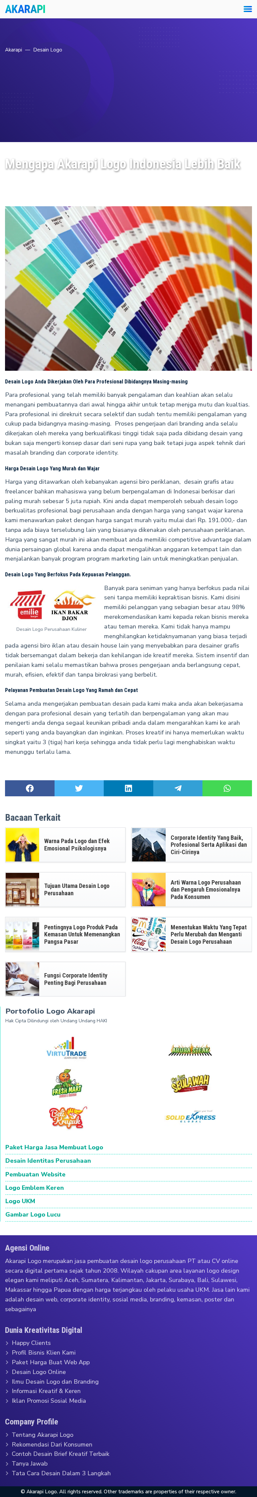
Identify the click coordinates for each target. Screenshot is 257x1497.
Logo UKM (20, 1201)
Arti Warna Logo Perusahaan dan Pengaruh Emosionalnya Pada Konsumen (206, 889)
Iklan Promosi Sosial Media (49, 1401)
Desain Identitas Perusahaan (48, 1161)
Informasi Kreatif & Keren (46, 1391)
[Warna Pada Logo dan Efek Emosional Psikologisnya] (22, 844)
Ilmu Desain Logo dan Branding (55, 1381)
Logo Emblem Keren (34, 1188)
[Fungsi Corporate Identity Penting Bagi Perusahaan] (22, 979)
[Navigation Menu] (245, 9)
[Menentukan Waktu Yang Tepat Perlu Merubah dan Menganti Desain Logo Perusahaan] (149, 934)
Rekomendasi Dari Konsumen (52, 1444)
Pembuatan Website (35, 1174)
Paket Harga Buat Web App (51, 1362)
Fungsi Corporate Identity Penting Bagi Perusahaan (75, 979)
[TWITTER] (79, 788)
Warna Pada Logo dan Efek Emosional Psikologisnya (77, 845)
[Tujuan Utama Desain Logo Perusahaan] (22, 889)
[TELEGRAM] (178, 788)
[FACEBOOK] (30, 788)
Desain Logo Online (39, 1372)
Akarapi (13, 49)
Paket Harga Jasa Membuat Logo (54, 1148)
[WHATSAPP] (227, 788)
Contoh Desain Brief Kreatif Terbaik (60, 1454)
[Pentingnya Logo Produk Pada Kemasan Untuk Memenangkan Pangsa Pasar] (22, 934)
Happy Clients (31, 1343)
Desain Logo (47, 49)
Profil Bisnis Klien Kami (44, 1353)
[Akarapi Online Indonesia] (25, 9)
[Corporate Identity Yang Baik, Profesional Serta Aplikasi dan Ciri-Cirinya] (149, 844)
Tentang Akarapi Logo (42, 1435)
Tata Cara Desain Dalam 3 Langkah (61, 1473)
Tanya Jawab (30, 1464)
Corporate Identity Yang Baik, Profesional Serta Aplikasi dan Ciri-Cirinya (209, 844)
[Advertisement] (128, 105)
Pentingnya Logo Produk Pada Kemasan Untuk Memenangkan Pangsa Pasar (82, 934)
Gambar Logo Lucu (33, 1215)
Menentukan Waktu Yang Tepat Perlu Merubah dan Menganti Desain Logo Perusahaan (209, 934)
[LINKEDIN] (128, 788)
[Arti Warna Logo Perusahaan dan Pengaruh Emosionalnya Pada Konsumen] (149, 889)
